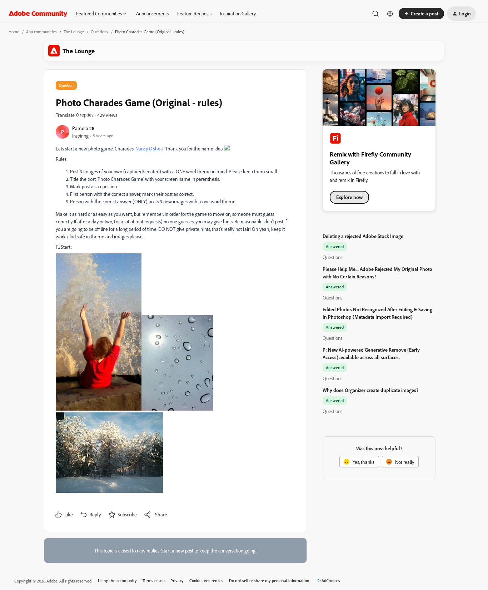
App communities (41, 31)
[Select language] (390, 13)
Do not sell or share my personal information (269, 580)
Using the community (117, 580)
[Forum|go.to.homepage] (38, 13)
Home (14, 31)
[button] (421, 13)
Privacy (177, 580)
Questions (99, 31)
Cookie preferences (206, 580)
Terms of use (154, 580)
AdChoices (331, 580)
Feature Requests (194, 13)
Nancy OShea (149, 148)
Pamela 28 (83, 128)
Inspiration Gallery (238, 13)
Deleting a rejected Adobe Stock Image (363, 236)
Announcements (152, 13)
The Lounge (74, 31)
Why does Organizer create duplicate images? (370, 390)
